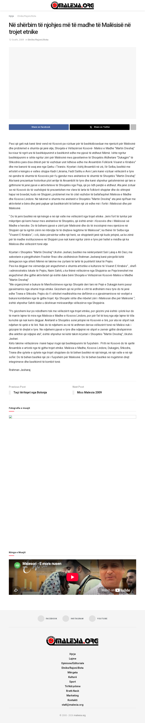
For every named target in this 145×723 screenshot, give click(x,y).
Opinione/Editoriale (72, 663)
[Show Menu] (10, 5)
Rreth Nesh (72, 690)
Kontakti (72, 700)
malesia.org (80, 715)
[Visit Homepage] (72, 5)
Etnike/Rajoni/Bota (27, 16)
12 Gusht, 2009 (16, 39)
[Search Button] (134, 5)
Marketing (72, 695)
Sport (72, 681)
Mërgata (73, 672)
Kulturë (72, 677)
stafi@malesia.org (72, 704)
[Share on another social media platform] (133, 127)
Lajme (72, 658)
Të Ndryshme (72, 686)
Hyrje (11, 16)
